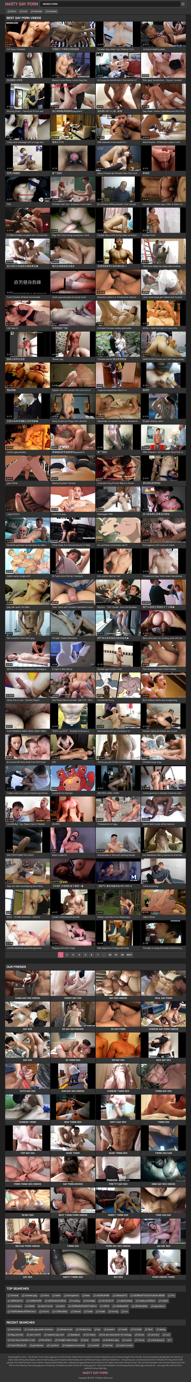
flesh (150, 1329)
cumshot (54, 1345)
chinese (14, 1295)
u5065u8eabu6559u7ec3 (23, 1311)
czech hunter (126, 1345)
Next (129, 955)
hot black (91, 1334)
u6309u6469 (102, 1295)
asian (58, 1295)
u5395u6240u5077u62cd (83, 1306)
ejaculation (159, 1306)
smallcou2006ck (147, 1300)
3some (77, 1311)
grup (86, 1340)
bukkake (52, 11)
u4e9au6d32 (121, 1306)
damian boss (66, 1329)
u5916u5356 (35, 1300)
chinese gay (31, 1295)
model (102, 1311)
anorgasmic (73, 1295)
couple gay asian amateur (40, 1329)
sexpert (111, 1329)
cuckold (95, 1345)
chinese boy (85, 1329)
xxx (126, 1311)
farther (109, 1345)
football (137, 1329)
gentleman (38, 1345)
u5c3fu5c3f (108, 1300)
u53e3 (164, 1300)
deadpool (75, 1334)
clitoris (45, 1311)
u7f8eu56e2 (61, 1311)
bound (141, 1334)
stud (25, 11)
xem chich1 (35, 1334)
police (62, 1306)
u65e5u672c (16, 1300)
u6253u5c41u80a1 (57, 1300)
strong (114, 1311)
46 (110, 955)
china (46, 1295)
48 (122, 955)
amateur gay (112, 1340)
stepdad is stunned (75, 1345)
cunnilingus (16, 1306)
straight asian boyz (67, 1340)
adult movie (46, 1306)
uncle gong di (157, 1340)
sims (97, 1340)
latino (13, 11)
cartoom (154, 1334)
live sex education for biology (116, 1334)
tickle (89, 1311)
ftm (173, 1295)
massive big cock (55, 1334)
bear (87, 1295)
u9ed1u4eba (126, 1300)
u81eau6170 (121, 1295)
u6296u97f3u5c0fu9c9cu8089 (148, 1295)
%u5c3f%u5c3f (18, 1345)
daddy (162, 1329)
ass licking (15, 1329)
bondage (90, 1300)
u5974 (106, 1306)
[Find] (183, 4)
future (141, 1340)
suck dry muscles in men (22, 1340)
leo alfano (46, 1340)
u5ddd (31, 1306)
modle (124, 1329)
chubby (76, 1300)
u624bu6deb (141, 1306)
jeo (98, 1329)
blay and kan (16, 1334)
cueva (128, 1340)
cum (168, 1334)
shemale (38, 11)
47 (116, 955)
